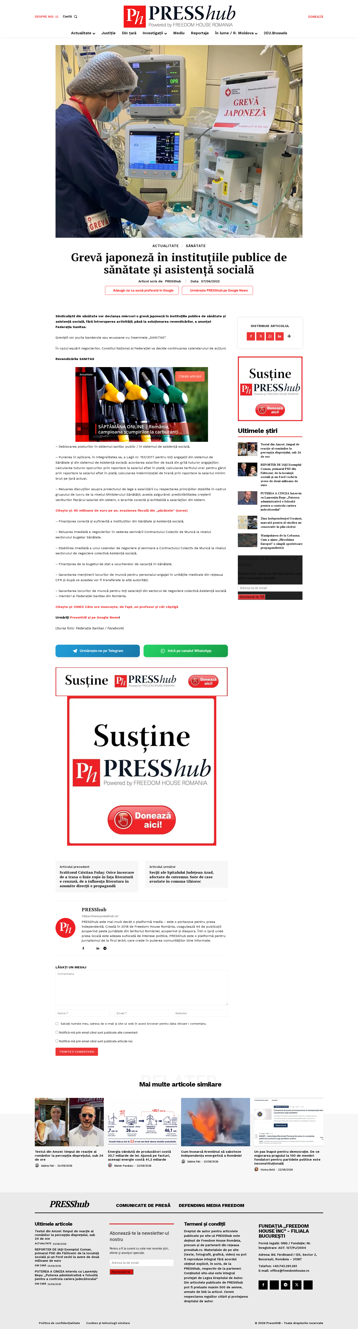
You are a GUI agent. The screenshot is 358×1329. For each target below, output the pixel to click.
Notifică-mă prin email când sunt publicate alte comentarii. (98, 1032)
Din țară (40, 1265)
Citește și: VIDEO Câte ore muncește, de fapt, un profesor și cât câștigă (117, 607)
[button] (71, 16)
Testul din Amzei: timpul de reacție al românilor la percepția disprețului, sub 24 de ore (281, 450)
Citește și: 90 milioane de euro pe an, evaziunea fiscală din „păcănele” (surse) (122, 510)
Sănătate (196, 246)
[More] (289, 336)
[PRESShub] (65, 928)
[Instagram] (90, 947)
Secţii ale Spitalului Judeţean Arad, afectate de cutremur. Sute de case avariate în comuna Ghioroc (181, 877)
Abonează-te (249, 597)
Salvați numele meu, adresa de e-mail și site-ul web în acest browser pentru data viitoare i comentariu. (134, 1023)
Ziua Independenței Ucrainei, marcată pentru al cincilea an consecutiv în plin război (281, 522)
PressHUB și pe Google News (94, 617)
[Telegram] (104, 947)
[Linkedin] (97, 947)
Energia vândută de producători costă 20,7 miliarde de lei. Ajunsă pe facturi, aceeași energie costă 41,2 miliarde (139, 1155)
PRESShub (173, 281)
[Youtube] (119, 947)
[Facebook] (83, 947)
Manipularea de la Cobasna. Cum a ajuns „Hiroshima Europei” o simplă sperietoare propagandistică (281, 541)
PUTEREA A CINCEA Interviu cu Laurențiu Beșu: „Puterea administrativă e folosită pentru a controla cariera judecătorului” (281, 501)
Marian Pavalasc (123, 1165)
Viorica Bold (267, 1169)
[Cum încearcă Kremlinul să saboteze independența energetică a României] (215, 1122)
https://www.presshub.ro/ (100, 916)
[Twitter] (260, 336)
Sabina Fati (47, 1165)
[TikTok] (112, 947)
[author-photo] (37, 1165)
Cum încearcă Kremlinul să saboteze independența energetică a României (211, 1154)
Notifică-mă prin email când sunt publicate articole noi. (96, 1041)
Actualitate (165, 246)
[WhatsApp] (270, 336)
